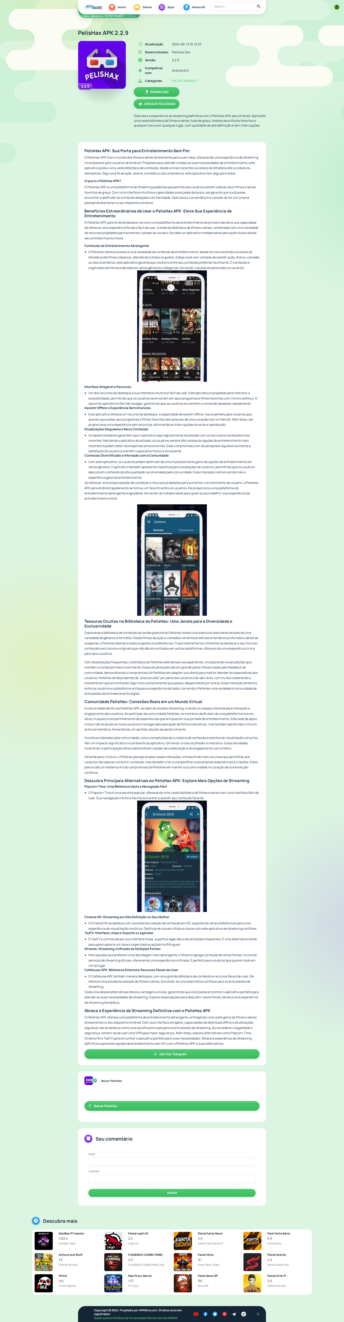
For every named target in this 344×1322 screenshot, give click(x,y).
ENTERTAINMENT (115, 16)
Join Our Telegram (159, 104)
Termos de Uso (157, 1318)
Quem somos (103, 1318)
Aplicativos (97, 16)
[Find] (259, 6)
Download (159, 92)
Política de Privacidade (130, 1318)
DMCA (173, 1318)
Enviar (172, 1193)
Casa (86, 16)
